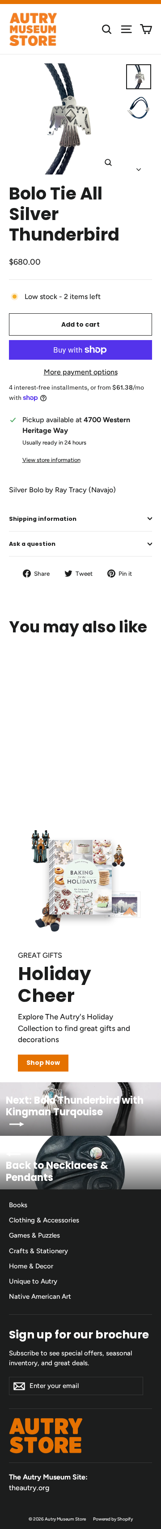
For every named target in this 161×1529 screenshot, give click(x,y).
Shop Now (43, 1062)
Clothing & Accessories (44, 1220)
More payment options (81, 372)
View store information (51, 460)
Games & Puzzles (34, 1235)
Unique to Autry (33, 1281)
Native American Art (40, 1296)
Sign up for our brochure (79, 1334)
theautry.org (29, 1487)
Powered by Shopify (113, 1519)
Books (18, 1205)
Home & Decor (31, 1266)
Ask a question (32, 544)
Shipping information (42, 519)
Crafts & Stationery (38, 1251)
